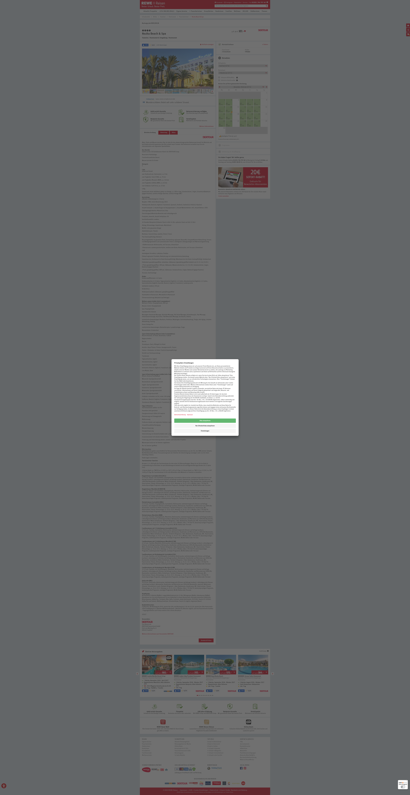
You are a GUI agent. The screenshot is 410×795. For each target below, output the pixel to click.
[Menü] (406, 781)
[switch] (403, 787)
